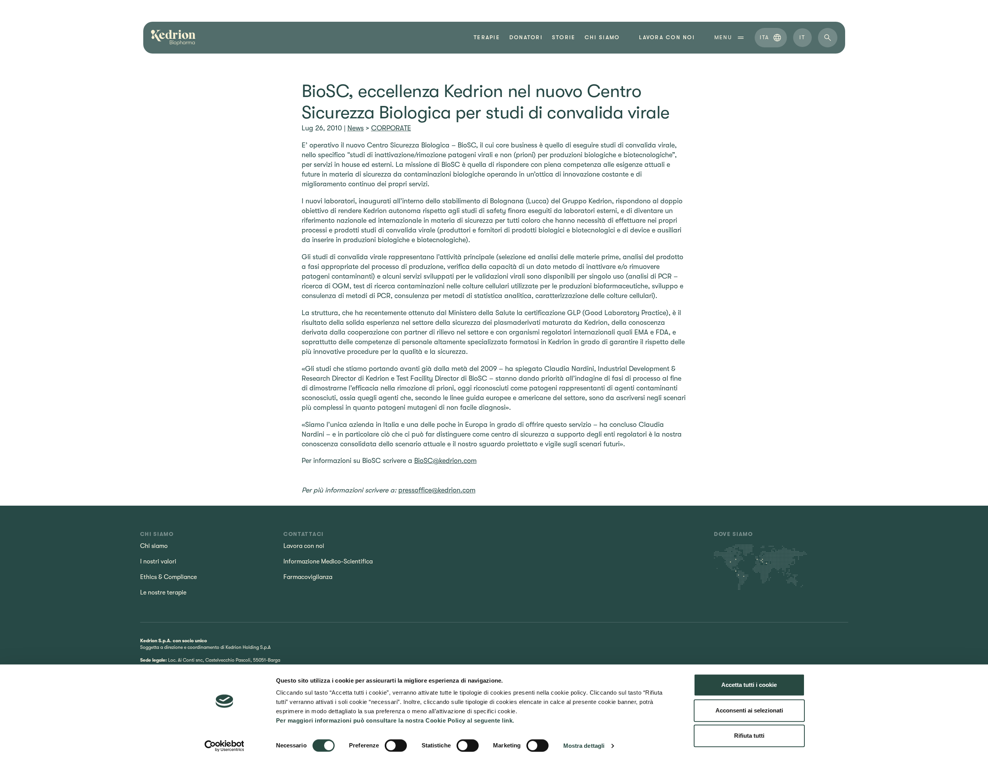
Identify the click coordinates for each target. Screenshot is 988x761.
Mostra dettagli (584, 745)
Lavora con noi (303, 546)
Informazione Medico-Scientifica (328, 561)
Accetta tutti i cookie (749, 684)
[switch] (396, 745)
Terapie (487, 37)
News (355, 128)
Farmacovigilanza (307, 577)
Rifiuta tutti (749, 735)
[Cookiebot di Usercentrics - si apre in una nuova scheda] (224, 746)
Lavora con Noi (667, 37)
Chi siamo (602, 37)
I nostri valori (158, 561)
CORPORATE (391, 128)
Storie (563, 37)
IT (802, 37)
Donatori (526, 37)
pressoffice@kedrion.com (437, 490)
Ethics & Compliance (168, 577)
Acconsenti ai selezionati (749, 710)
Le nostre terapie (163, 592)
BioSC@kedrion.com (445, 461)
